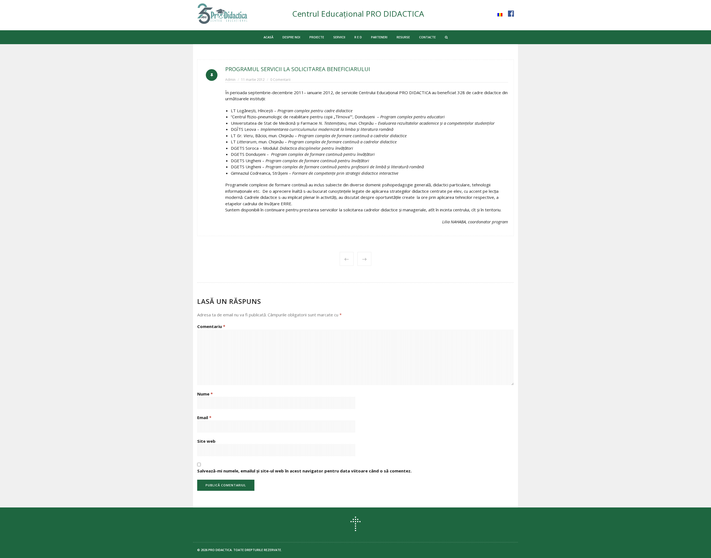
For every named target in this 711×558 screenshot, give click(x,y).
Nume (205, 394)
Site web (206, 441)
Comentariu (211, 326)
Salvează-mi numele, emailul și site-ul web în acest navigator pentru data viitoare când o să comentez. (304, 471)
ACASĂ (268, 37)
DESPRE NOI (291, 37)
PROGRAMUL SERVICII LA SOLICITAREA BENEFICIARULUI (297, 69)
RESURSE (403, 37)
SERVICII (339, 37)
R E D (358, 37)
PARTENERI (379, 37)
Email (204, 417)
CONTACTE (427, 37)
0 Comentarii (280, 79)
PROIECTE (316, 37)
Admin (230, 79)
